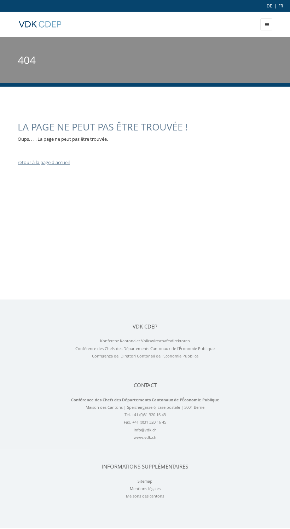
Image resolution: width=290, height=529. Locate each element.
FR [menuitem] (280, 6)
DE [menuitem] (269, 6)
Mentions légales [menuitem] (145, 488)
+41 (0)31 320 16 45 (149, 422)
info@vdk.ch (145, 430)
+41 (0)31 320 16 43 (149, 414)
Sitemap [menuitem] (145, 481)
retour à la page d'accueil (44, 162)
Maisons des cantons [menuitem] (145, 496)
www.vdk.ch (145, 437)
